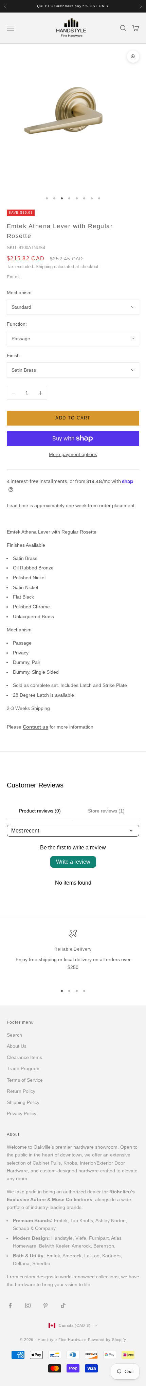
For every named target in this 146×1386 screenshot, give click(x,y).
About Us (16, 1046)
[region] (73, 954)
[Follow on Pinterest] (45, 1305)
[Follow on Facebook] (10, 1305)
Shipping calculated (55, 266)
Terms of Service (25, 1080)
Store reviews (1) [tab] (106, 811)
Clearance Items (24, 1057)
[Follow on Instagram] (27, 1305)
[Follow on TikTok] (63, 1305)
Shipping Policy (23, 1102)
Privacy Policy (21, 1113)
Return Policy (21, 1091)
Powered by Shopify (107, 1340)
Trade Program (23, 1068)
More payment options (73, 454)
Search (14, 1035)
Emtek (13, 277)
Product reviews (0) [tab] (40, 811)
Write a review (73, 862)
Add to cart (73, 417)
